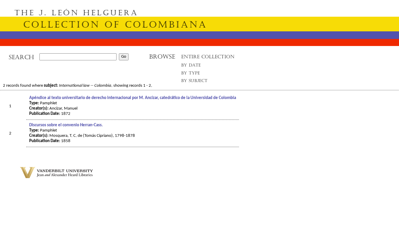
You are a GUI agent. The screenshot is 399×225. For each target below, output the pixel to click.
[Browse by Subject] (194, 82)
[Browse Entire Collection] (207, 58)
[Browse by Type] (190, 74)
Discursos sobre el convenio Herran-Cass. (66, 125)
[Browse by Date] (192, 66)
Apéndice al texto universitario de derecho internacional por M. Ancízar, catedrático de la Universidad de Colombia (132, 98)
